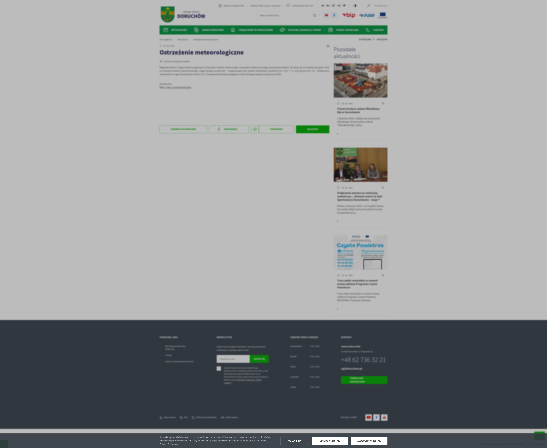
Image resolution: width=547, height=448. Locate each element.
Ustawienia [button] (294, 440)
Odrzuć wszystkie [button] (330, 440)
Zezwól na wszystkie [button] (369, 440)
